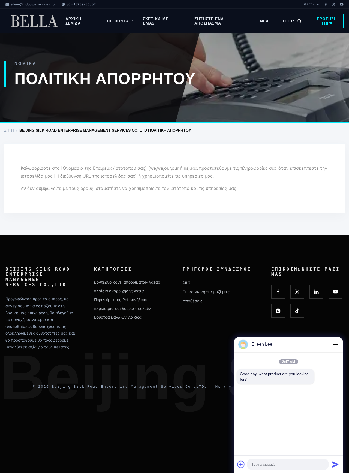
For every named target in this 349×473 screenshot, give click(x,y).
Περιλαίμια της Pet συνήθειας (121, 299)
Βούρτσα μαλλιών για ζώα (118, 317)
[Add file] (241, 464)
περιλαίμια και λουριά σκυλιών (122, 308)
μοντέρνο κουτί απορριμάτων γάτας (127, 282)
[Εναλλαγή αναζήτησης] (299, 21)
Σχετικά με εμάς (156, 21)
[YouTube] (342, 4)
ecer (288, 21)
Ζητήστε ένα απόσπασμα (209, 21)
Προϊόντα (118, 21)
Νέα (264, 21)
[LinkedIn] (316, 292)
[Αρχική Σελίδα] (35, 21)
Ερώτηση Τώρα (327, 21)
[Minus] (335, 344)
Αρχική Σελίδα (73, 21)
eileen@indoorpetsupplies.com (34, 4)
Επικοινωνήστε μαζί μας (206, 291)
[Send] (335, 464)
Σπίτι (9, 130)
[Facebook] (326, 4)
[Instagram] (278, 311)
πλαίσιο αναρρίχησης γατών (119, 291)
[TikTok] (297, 311)
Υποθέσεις (193, 301)
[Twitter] (334, 4)
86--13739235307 (81, 4)
